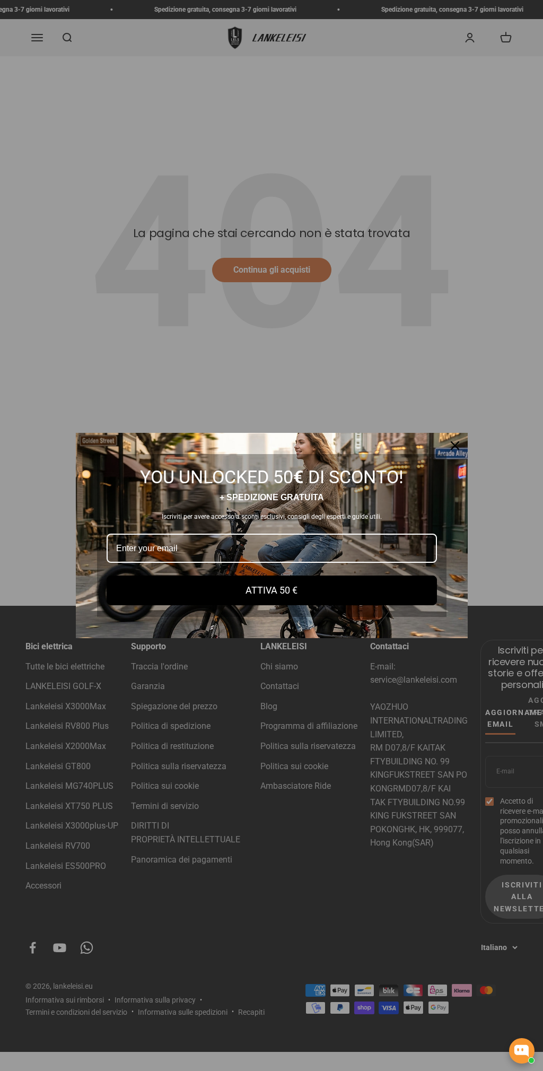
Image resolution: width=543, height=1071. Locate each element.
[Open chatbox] (522, 1051)
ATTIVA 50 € (271, 590)
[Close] (455, 445)
